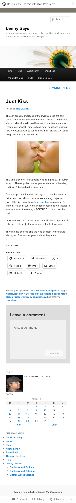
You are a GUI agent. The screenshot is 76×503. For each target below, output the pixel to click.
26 (62, 417)
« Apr (18, 424)
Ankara (9, 293)
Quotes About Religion (22, 471)
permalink (11, 300)
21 (19, 417)
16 (36, 413)
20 (10, 417)
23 (36, 417)
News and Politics (38, 290)
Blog (20, 70)
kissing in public (52, 293)
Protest (17, 296)
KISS (26, 293)
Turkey (25, 296)
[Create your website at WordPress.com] (38, 4)
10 (45, 410)
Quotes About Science (22, 474)
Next (66, 87)
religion (52, 290)
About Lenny (33, 70)
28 (19, 421)
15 (27, 413)
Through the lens (15, 77)
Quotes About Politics (22, 467)
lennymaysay (39, 296)
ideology (18, 293)
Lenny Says (17, 28)
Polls (30, 77)
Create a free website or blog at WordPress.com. (38, 492)
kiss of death (36, 293)
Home (9, 70)
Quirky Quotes (45, 77)
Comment (54, 353)
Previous (54, 87)
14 (19, 413)
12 (62, 410)
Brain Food (50, 70)
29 (27, 421)
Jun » (54, 424)
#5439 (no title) (14, 437)
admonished (43, 202)
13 (10, 413)
